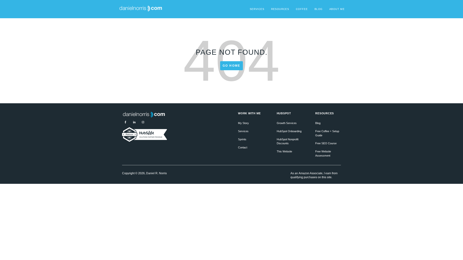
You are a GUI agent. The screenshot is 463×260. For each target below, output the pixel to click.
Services (257, 9)
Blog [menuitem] (317, 123)
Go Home (231, 65)
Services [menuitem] (243, 131)
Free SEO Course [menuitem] (326, 143)
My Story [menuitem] (243, 123)
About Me (337, 9)
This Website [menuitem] (284, 151)
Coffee (302, 9)
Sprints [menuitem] (242, 139)
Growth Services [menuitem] (287, 123)
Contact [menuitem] (242, 147)
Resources (280, 9)
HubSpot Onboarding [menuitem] (289, 131)
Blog (319, 9)
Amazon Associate (310, 173)
